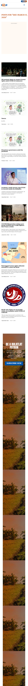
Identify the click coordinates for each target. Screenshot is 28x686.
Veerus (14, 112)
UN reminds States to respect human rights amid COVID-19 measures (14, 78)
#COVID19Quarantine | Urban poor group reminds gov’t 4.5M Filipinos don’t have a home (14, 220)
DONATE (24, 1)
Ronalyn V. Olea (5, 160)
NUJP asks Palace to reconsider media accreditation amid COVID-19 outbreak (14, 303)
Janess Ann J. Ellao (5, 234)
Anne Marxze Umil (5, 92)
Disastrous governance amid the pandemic (14, 146)
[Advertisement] (14, 39)
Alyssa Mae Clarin (5, 197)
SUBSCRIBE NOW (14, 363)
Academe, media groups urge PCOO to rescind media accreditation (14, 183)
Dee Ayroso (4, 124)
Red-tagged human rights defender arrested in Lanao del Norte (14, 260)
